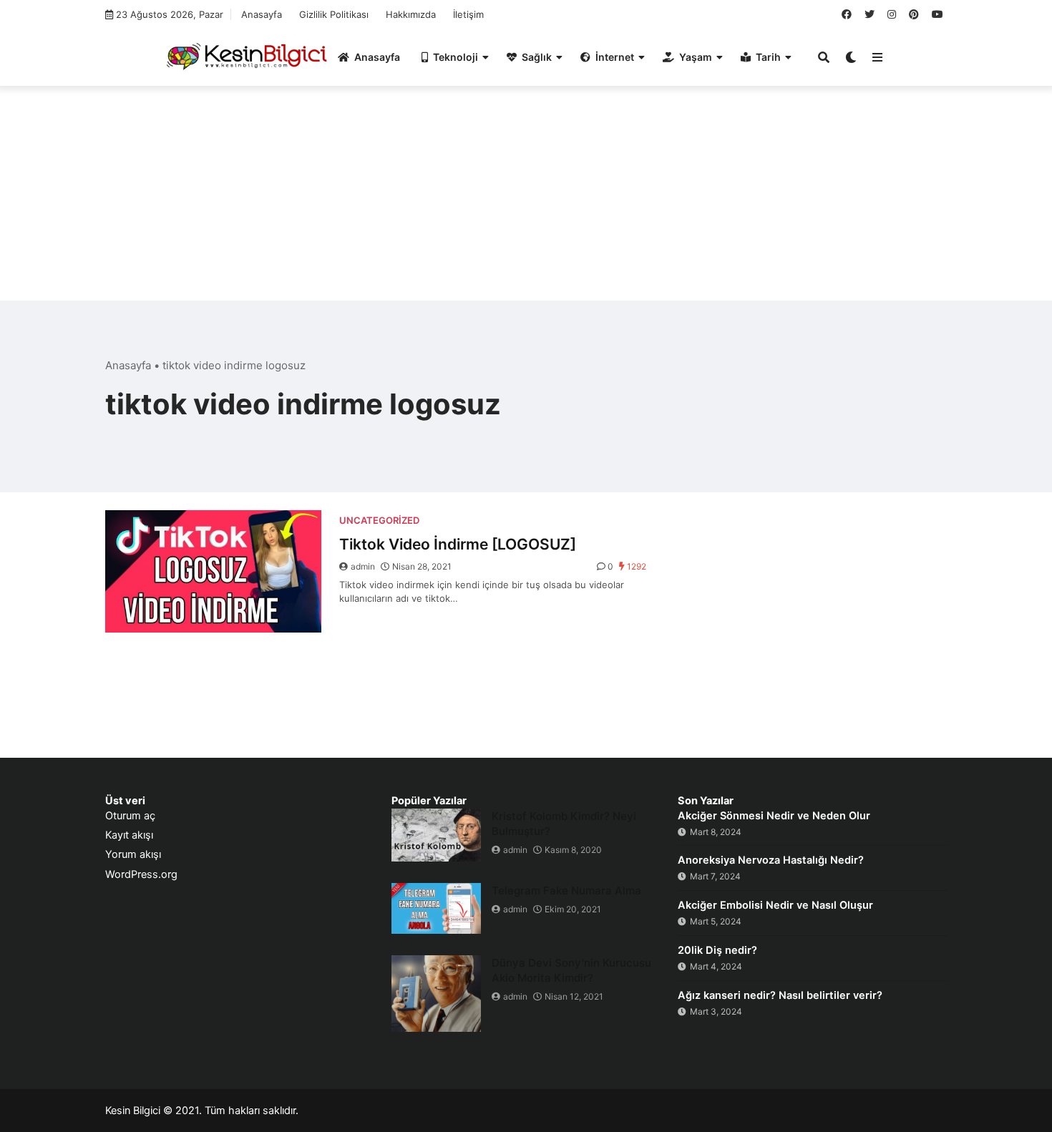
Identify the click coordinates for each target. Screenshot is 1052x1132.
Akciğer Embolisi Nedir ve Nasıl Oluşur (775, 905)
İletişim (468, 14)
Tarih (768, 57)
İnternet (614, 57)
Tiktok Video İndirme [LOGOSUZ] (457, 544)
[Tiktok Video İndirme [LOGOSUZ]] (213, 571)
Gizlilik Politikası (334, 14)
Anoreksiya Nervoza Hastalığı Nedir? (771, 860)
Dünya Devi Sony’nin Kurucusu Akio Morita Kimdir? (571, 970)
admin (363, 566)
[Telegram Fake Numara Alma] (436, 908)
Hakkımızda (411, 14)
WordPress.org (141, 874)
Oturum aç (130, 815)
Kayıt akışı (129, 835)
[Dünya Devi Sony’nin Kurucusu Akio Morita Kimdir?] (436, 993)
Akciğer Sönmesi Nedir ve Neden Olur (774, 815)
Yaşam (695, 57)
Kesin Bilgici (132, 1110)
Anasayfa (261, 14)
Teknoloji (455, 57)
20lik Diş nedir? (717, 950)
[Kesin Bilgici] (244, 55)
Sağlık (537, 57)
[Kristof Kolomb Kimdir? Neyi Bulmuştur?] (436, 835)
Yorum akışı (133, 854)
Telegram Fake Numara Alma (566, 890)
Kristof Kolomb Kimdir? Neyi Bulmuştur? (564, 823)
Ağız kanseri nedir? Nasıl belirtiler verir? (780, 995)
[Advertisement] (526, 200)
